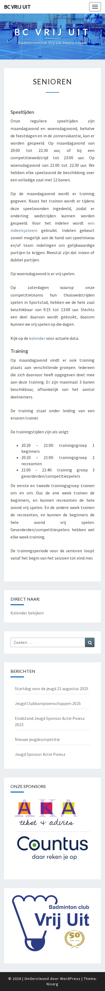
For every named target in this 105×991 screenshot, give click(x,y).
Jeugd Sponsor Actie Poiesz (40, 754)
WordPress (70, 978)
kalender (37, 338)
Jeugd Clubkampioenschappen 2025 (48, 703)
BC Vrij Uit (17, 6)
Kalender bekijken (27, 613)
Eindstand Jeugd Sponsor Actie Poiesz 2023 (50, 721)
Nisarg (52, 984)
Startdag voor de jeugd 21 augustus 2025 (51, 688)
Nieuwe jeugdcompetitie (37, 739)
